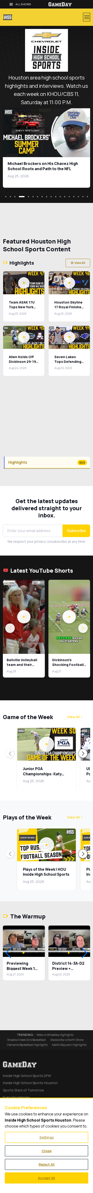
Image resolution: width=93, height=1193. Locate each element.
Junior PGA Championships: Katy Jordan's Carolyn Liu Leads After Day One (42, 776)
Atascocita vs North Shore (66, 1040)
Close (47, 1151)
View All (79, 263)
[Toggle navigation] (86, 17)
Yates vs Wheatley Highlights (54, 1035)
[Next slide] (83, 753)
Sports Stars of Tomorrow (23, 1090)
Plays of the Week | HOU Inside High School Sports (46, 872)
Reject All (47, 1164)
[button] (24, 617)
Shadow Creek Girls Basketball (26, 1040)
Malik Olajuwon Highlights (69, 1045)
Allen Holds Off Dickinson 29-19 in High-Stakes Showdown (22, 364)
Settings (46, 1137)
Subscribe (76, 530)
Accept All (46, 1178)
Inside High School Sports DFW (27, 1075)
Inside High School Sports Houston (30, 1083)
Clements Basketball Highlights (27, 1045)
